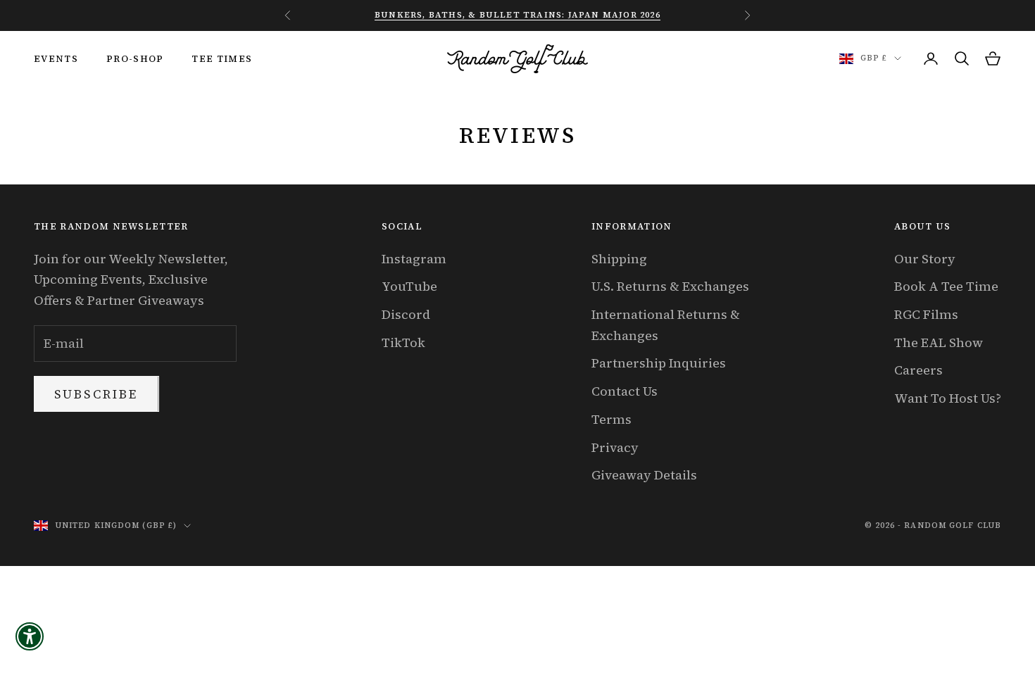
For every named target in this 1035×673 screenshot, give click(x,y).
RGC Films (926, 314)
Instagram (414, 259)
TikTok (403, 342)
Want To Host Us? (947, 398)
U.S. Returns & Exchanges (670, 286)
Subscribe (96, 394)
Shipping (619, 259)
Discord (406, 314)
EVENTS (56, 58)
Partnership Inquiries (658, 363)
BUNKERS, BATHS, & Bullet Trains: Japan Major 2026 (517, 14)
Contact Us (624, 391)
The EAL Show (938, 342)
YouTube (409, 286)
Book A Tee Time (946, 286)
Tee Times (222, 58)
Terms (611, 419)
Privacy (615, 447)
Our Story (924, 259)
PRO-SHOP (135, 58)
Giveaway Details (644, 475)
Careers (918, 370)
